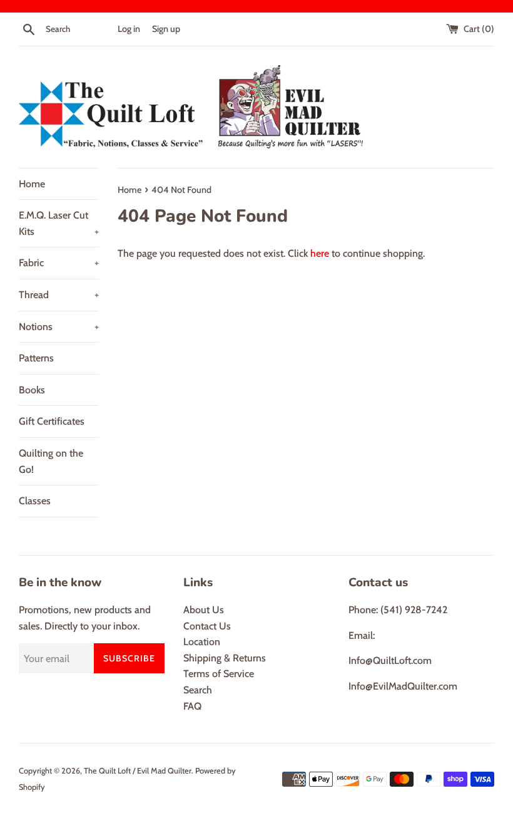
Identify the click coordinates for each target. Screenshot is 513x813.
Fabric (59, 263)
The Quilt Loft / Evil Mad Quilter (137, 770)
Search (197, 690)
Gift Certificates (51, 421)
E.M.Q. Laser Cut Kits (59, 223)
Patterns (36, 358)
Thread (59, 295)
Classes (35, 501)
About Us (203, 610)
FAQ (192, 706)
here (319, 253)
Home (32, 184)
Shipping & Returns (224, 658)
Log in (129, 28)
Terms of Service (218, 674)
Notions (59, 327)
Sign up (166, 28)
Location (201, 642)
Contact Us (207, 626)
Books (32, 390)
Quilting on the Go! (51, 461)
